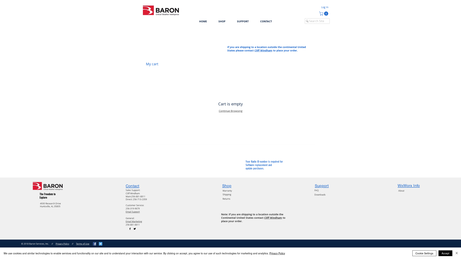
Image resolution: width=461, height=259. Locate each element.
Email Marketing (134, 221)
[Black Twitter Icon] (134, 228)
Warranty (227, 190)
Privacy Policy (62, 243)
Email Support (133, 211)
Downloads (320, 194)
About (401, 190)
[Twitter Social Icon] (100, 244)
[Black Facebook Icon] (130, 228)
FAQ (316, 190)
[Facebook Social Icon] (94, 244)
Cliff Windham (263, 50)
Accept (445, 253)
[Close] (457, 253)
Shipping (227, 194)
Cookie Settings (424, 253)
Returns (226, 198)
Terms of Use (82, 243)
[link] (324, 14)
